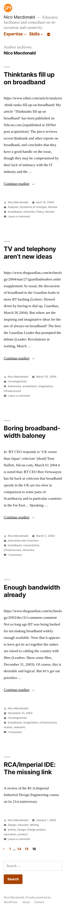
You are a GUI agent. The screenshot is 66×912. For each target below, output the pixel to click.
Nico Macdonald (19, 17)
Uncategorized (17, 381)
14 (19, 849)
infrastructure (12, 391)
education (10, 834)
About (26, 902)
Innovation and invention (23, 540)
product (23, 834)
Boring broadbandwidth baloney (32, 431)
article (12, 829)
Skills (34, 33)
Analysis (13, 207)
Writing (34, 824)
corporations (31, 545)
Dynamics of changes (33, 207)
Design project (36, 829)
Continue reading (19, 183)
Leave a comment (19, 216)
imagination (45, 386)
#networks (14, 386)
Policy (40, 211)
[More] (49, 35)
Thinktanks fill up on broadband (29, 78)
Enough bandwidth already (32, 591)
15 (26, 849)
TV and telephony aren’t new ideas (30, 252)
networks (29, 211)
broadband (15, 211)
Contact (39, 902)
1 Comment (15, 555)
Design (12, 824)
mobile (8, 727)
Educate (23, 824)
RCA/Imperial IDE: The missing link (30, 768)
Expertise (13, 33)
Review (52, 207)
